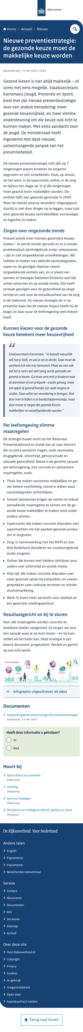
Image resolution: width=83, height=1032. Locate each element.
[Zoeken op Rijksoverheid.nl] (75, 29)
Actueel (26, 29)
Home (11, 29)
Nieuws (42, 29)
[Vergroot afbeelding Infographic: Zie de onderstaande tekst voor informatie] (76, 662)
